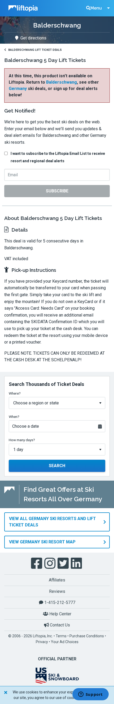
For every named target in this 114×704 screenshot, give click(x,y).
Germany (18, 88)
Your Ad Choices (64, 642)
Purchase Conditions (86, 636)
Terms (61, 636)
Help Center (59, 613)
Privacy (42, 642)
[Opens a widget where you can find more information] (90, 694)
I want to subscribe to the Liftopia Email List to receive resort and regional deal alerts (58, 157)
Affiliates (57, 580)
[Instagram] (50, 563)
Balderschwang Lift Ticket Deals (35, 50)
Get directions (33, 37)
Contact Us (59, 625)
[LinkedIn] (77, 563)
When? (14, 416)
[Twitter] (64, 563)
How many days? (22, 440)
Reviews (57, 591)
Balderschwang (61, 82)
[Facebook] (37, 563)
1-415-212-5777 (59, 602)
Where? (15, 393)
